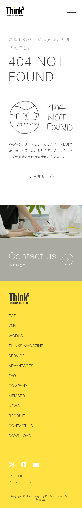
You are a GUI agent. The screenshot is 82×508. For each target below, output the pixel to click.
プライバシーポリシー (21, 482)
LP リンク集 (15, 476)
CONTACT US (21, 425)
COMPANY (18, 385)
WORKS (16, 336)
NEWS (14, 405)
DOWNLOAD (20, 435)
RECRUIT (17, 415)
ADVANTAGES (21, 366)
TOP (12, 316)
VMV (12, 326)
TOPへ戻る (35, 176)
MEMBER (17, 395)
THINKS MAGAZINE (26, 346)
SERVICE (17, 356)
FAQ (12, 376)
